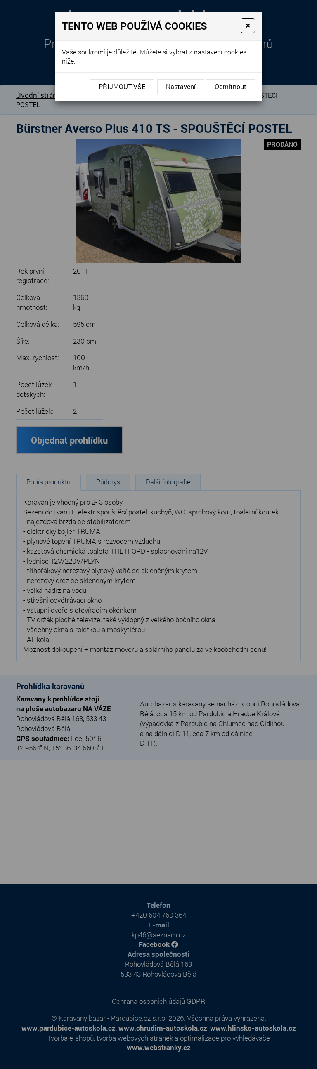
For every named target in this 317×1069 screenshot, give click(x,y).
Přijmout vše (122, 86)
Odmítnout (230, 86)
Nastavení (181, 86)
